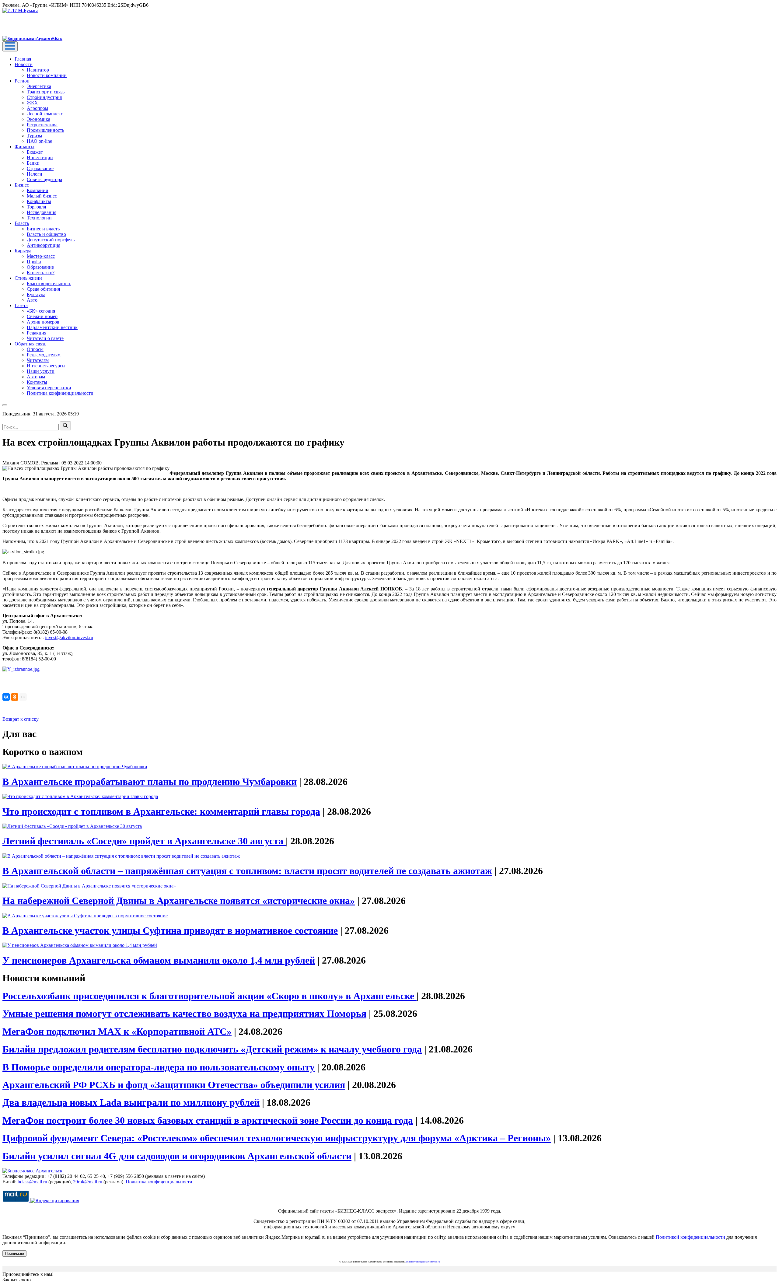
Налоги (34, 174)
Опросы (35, 349)
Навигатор (38, 69)
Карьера (23, 250)
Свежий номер (42, 316)
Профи (34, 261)
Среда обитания (43, 289)
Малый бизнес (42, 195)
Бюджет (35, 152)
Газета (21, 305)
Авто (32, 300)
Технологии (39, 217)
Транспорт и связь (46, 91)
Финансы (24, 146)
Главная (23, 58)
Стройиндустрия (44, 97)
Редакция (36, 332)
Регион (22, 80)
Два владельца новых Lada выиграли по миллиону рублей (131, 1102)
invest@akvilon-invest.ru (69, 637)
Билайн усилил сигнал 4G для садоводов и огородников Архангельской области (176, 1155)
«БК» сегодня (41, 310)
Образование (40, 267)
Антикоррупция (43, 245)
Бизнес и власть (43, 228)
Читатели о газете (45, 338)
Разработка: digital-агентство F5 (423, 1261)
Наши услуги (40, 371)
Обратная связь (30, 343)
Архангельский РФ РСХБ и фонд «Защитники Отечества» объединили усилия (173, 1084)
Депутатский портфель (51, 239)
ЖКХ (32, 102)
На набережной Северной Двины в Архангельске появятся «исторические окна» (178, 900)
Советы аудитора (44, 179)
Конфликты (39, 201)
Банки (33, 163)
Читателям (38, 360)
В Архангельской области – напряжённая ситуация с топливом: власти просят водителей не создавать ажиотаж (247, 870)
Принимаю (14, 1253)
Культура (36, 294)
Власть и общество (46, 234)
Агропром (37, 108)
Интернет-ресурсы (46, 365)
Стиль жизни (28, 278)
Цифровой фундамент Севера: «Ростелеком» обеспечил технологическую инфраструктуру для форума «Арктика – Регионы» (276, 1138)
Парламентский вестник (52, 327)
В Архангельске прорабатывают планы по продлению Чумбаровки (149, 781)
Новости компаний (47, 75)
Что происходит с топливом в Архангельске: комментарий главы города (161, 811)
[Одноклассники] (14, 697)
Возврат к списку (20, 719)
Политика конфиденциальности (60, 393)
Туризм (34, 135)
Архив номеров (43, 321)
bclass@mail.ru (32, 1181)
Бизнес (22, 184)
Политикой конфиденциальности (690, 1237)
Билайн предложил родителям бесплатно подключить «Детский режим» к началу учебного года (212, 1049)
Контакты (37, 382)
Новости (24, 64)
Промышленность (45, 130)
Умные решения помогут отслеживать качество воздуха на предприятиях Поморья (184, 1013)
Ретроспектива (42, 124)
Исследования (41, 212)
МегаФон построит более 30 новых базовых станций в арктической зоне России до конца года (207, 1120)
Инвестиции (40, 157)
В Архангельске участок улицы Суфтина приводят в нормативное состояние (170, 930)
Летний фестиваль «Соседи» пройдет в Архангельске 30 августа (144, 840)
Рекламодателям (44, 354)
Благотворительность (49, 283)
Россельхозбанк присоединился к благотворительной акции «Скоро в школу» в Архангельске (209, 995)
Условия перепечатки (49, 387)
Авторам (36, 376)
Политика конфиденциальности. (160, 1181)
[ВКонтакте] (6, 697)
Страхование (40, 168)
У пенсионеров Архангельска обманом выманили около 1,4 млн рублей (158, 960)
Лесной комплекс (45, 113)
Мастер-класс (41, 256)
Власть (22, 223)
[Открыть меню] (10, 46)
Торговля (36, 206)
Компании (37, 190)
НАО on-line (39, 141)
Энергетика (39, 86)
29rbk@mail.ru (87, 1181)
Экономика (38, 119)
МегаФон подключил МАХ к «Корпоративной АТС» (117, 1031)
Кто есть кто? (40, 272)
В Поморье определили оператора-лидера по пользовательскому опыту (158, 1067)
